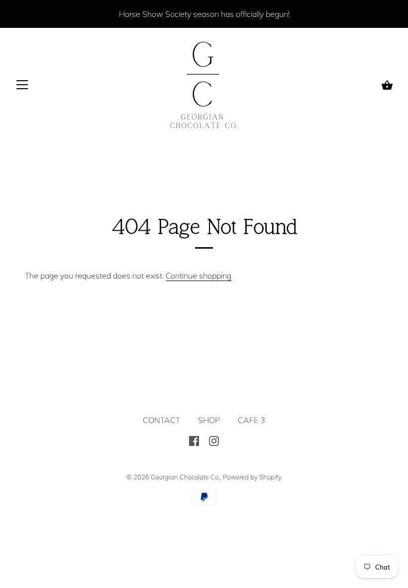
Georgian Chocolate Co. (185, 477)
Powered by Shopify (252, 477)
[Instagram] (214, 440)
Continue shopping (198, 276)
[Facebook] (194, 440)
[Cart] (387, 85)
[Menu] (22, 87)
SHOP (209, 420)
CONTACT (161, 420)
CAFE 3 (251, 420)
